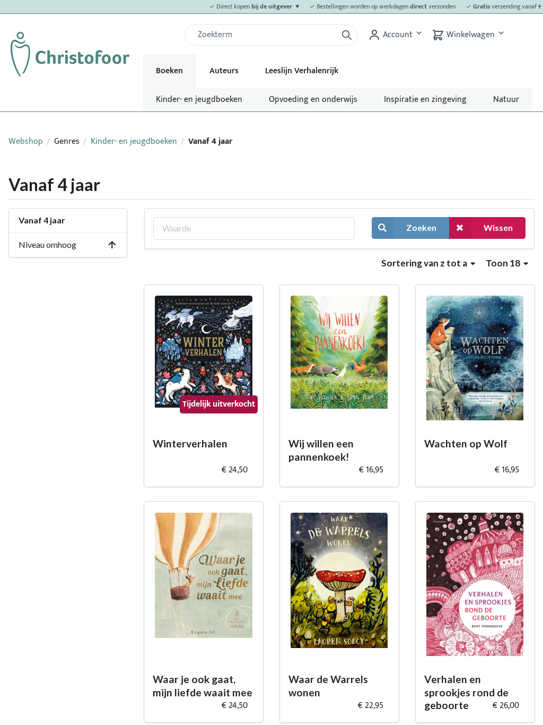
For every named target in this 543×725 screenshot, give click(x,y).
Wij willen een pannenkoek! (321, 450)
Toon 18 (504, 263)
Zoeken (421, 227)
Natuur (506, 99)
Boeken (169, 71)
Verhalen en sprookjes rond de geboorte (466, 692)
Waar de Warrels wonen (328, 685)
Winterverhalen (190, 443)
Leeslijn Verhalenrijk (301, 71)
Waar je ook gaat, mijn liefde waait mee (202, 685)
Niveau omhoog (47, 244)
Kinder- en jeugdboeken (199, 99)
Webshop (25, 141)
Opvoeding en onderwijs (313, 99)
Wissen (498, 227)
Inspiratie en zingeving (425, 99)
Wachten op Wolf (465, 443)
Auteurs (224, 71)
